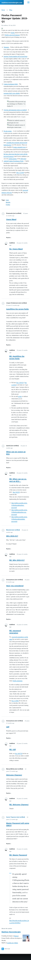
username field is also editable (12, 93)
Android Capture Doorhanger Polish (13, 161)
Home (3, 10)
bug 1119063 (15, 701)
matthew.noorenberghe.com (12, 3)
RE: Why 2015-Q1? (17, 560)
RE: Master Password (18, 855)
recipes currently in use (19, 147)
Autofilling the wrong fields (17, 309)
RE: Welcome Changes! (19, 805)
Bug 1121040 (20, 172)
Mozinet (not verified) (13, 530)
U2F (7, 727)
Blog (10, 10)
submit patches (13, 159)
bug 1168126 (20, 382)
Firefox (13, 32)
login (7, 200)
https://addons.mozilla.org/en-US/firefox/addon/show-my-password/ (19, 512)
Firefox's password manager (12, 35)
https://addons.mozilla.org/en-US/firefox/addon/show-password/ (19, 505)
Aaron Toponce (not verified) (15, 817)
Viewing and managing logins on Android (15, 110)
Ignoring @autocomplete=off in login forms (15, 56)
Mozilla (8, 202)
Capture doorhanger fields (11, 84)
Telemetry (6, 47)
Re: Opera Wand (16, 249)
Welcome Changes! (14, 775)
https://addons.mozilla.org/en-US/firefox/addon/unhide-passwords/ (19, 519)
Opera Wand (11, 219)
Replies (8, 237)
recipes (20, 396)
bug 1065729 (18, 753)
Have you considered (14, 586)
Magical (16, 936)
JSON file (23, 159)
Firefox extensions (17, 681)
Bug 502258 (16, 492)
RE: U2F (12, 749)
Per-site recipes (8, 131)
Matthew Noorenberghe (11, 932)
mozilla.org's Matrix (12, 943)
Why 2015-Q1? (12, 536)
